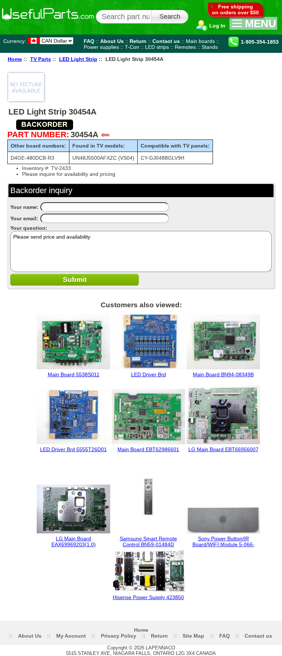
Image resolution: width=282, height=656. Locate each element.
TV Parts (40, 59)
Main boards (200, 41)
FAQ (89, 41)
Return (138, 41)
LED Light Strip (78, 59)
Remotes (185, 47)
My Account (71, 636)
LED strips (157, 47)
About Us (112, 41)
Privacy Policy (118, 636)
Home (15, 59)
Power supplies (101, 47)
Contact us (166, 41)
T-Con (132, 47)
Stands (210, 47)
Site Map (193, 636)
